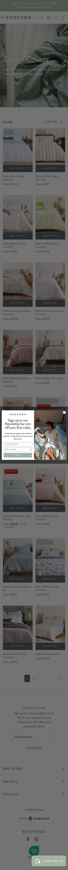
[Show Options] (30, 450)
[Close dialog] (64, 412)
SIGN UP (18, 455)
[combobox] (17, 450)
